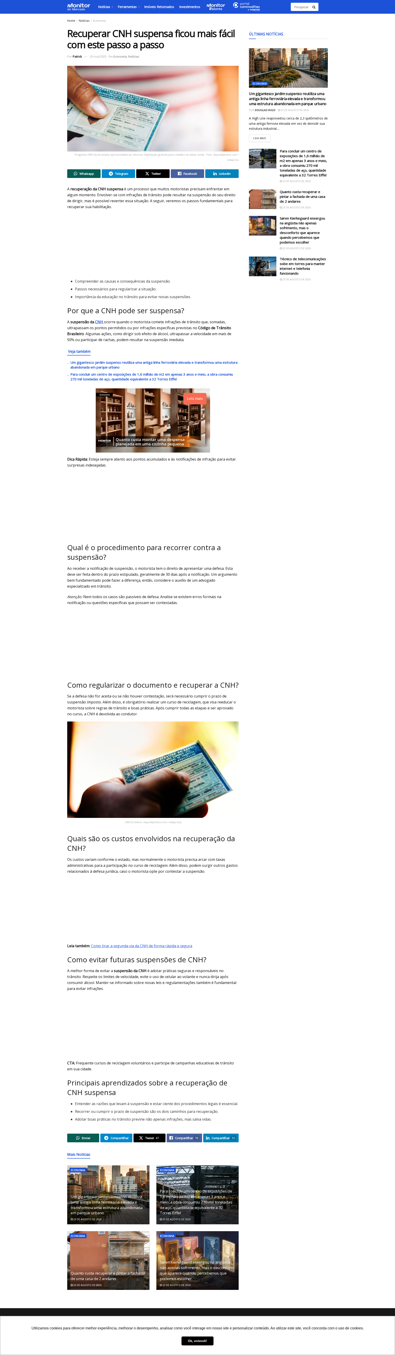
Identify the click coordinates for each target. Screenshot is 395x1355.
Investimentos (189, 7)
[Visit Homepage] (78, 6)
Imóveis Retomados (159, 7)
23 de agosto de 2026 (87, 1219)
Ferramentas (127, 7)
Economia (99, 21)
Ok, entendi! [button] (197, 1341)
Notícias (104, 7)
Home (71, 21)
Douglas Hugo (265, 110)
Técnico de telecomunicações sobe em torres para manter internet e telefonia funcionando (303, 266)
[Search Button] (314, 7)
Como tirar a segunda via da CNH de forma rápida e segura (141, 945)
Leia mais (261, 137)
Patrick (77, 56)
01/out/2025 (98, 56)
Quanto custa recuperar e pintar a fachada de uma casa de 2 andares (108, 1275)
